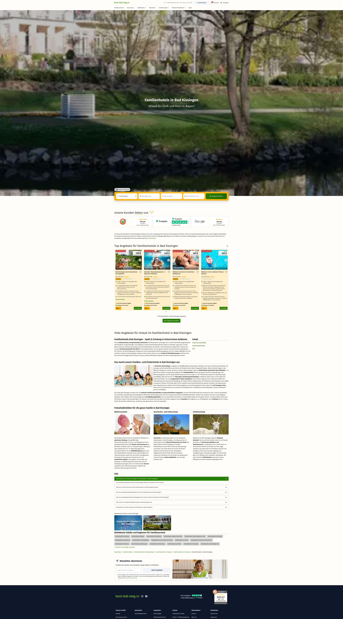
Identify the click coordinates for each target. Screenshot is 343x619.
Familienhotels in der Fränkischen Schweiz (162, 540)
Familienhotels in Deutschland (144, 552)
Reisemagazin (157, 613)
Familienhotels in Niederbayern (139, 544)
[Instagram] (142, 596)
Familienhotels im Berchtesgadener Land (195, 536)
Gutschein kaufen (201, 2)
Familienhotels (128, 552)
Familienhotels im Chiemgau (215, 536)
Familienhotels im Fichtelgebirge (141, 540)
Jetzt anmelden (157, 570)
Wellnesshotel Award (160, 617)
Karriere (194, 613)
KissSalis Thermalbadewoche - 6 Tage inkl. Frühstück (154, 273)
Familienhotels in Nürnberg (122, 536)
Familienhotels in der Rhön (174, 544)
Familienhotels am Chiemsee (122, 540)
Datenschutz (214, 613)
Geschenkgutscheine (140, 613)
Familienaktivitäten (198, 345)
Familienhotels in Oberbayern (157, 544)
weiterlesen (152, 238)
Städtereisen (141, 7)
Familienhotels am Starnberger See (210, 544)
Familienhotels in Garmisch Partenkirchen (201, 540)
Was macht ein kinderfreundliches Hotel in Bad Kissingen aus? (134, 502)
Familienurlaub (163, 7)
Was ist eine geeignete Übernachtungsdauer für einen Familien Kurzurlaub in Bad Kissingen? (142, 497)
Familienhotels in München (122, 544)
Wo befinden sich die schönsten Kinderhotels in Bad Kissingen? (134, 507)
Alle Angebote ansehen (171, 320)
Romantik (152, 7)
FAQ (193, 348)
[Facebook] (146, 596)
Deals (190, 7)
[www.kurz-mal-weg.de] (122, 3)
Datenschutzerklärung (131, 578)
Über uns (194, 617)
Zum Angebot (138, 308)
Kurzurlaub (130, 7)
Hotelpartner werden (178, 613)
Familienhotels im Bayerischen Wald (173, 536)
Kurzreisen (117, 552)
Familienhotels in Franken (181, 540)
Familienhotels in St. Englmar (191, 544)
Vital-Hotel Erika (119, 276)
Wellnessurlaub (118, 7)
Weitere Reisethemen (178, 7)
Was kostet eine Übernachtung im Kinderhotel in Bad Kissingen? (137, 478)
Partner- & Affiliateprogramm (181, 617)
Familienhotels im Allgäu (138, 536)
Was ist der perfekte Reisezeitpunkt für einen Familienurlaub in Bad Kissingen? (138, 492)
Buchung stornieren (121, 617)
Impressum (213, 617)
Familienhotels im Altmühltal (154, 536)
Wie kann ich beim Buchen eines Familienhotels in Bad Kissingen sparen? (137, 487)
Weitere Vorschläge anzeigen (125, 547)
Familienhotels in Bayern (164, 552)
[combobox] (126, 196)
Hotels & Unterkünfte (199, 342)
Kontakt (118, 613)
